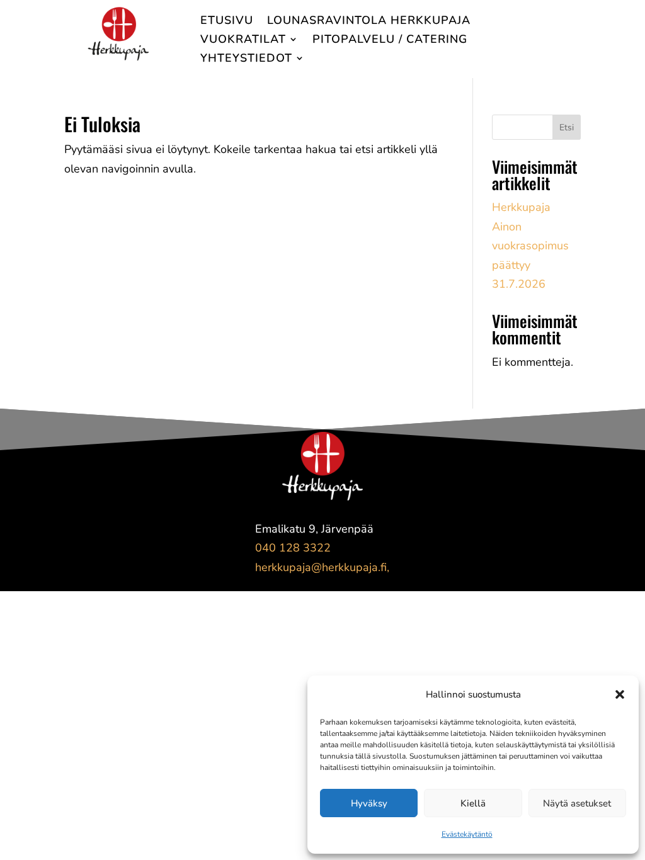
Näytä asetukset (577, 803)
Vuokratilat (243, 41)
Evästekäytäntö (467, 834)
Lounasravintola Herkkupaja (369, 22)
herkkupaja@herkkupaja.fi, (322, 567)
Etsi (566, 127)
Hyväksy (369, 803)
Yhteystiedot (246, 59)
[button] (620, 694)
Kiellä (473, 803)
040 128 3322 (293, 547)
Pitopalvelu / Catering (389, 41)
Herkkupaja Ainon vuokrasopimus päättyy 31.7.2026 (530, 245)
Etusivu (226, 22)
